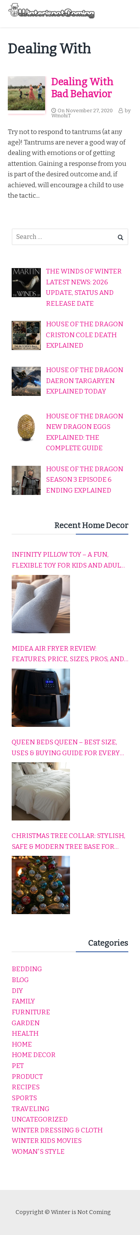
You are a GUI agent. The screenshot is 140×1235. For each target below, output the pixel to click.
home (22, 1044)
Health (25, 1033)
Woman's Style (38, 1152)
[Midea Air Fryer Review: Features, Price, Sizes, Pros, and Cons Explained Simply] (41, 698)
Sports (24, 1098)
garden (26, 1023)
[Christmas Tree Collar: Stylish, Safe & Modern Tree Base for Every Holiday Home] (41, 885)
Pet (18, 1066)
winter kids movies (47, 1141)
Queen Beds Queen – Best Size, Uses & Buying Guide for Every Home (66, 748)
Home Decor (34, 1055)
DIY (17, 991)
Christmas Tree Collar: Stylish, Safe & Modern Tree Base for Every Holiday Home (68, 842)
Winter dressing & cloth (57, 1130)
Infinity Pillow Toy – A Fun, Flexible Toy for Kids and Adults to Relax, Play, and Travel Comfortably (70, 560)
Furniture (31, 1012)
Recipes (26, 1087)
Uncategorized (40, 1119)
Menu (124, 13)
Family (23, 1001)
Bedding (27, 969)
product (27, 1077)
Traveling (30, 1109)
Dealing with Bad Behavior (82, 88)
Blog (20, 980)
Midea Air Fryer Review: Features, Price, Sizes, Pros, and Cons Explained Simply (68, 654)
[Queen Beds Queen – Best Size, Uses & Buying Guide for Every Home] (41, 791)
